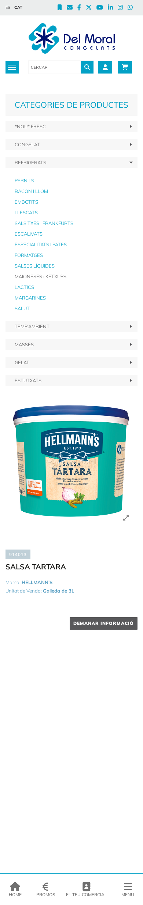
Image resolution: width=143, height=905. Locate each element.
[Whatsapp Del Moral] (133, 8)
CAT (18, 7)
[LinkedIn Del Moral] (113, 8)
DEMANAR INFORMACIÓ (103, 623)
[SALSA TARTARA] (72, 461)
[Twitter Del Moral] (91, 8)
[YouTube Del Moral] (102, 8)
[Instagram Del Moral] (123, 8)
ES (8, 7)
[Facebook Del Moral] (81, 8)
